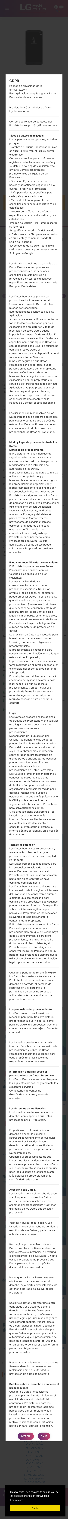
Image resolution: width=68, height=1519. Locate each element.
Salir (44, 1436)
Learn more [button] (16, 1500)
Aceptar (26, 1436)
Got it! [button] (35, 1508)
